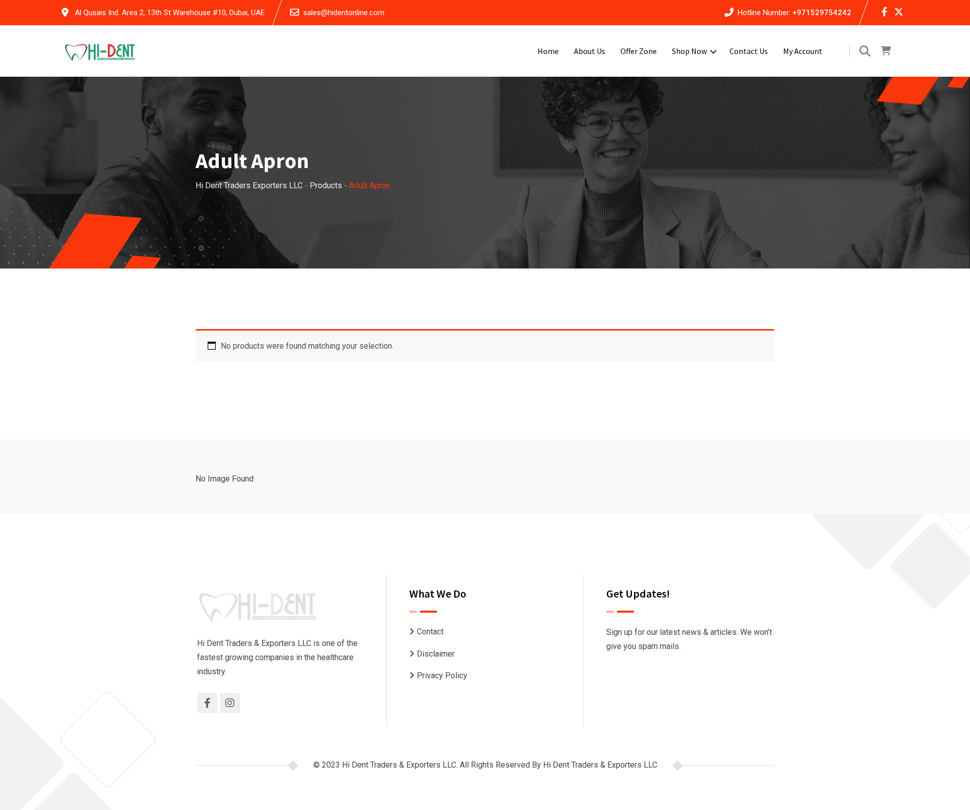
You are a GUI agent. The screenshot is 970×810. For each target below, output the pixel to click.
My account (802, 51)
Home (548, 51)
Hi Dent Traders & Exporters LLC (600, 765)
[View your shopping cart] (886, 51)
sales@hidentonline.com (343, 12)
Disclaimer (436, 654)
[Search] (864, 51)
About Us (589, 51)
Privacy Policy (442, 675)
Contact (430, 631)
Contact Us (749, 51)
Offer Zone (638, 51)
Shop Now (689, 51)
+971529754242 (821, 12)
